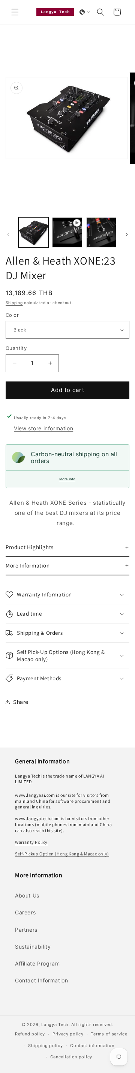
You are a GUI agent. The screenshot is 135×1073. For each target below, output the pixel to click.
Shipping (14, 302)
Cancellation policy (71, 1056)
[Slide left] (8, 234)
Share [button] (20, 702)
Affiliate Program (37, 963)
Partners (26, 929)
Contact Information (41, 980)
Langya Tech (55, 1024)
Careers (25, 912)
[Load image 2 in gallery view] (101, 232)
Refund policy (30, 1034)
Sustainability (33, 946)
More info (67, 479)
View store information (43, 428)
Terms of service (109, 1034)
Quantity (16, 348)
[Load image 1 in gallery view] (33, 232)
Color (12, 315)
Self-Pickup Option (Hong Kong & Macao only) (62, 854)
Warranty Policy (31, 842)
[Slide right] (126, 234)
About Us (27, 895)
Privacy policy (68, 1034)
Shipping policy (45, 1045)
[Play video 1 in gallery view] (67, 232)
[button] (15, 12)
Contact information (92, 1045)
